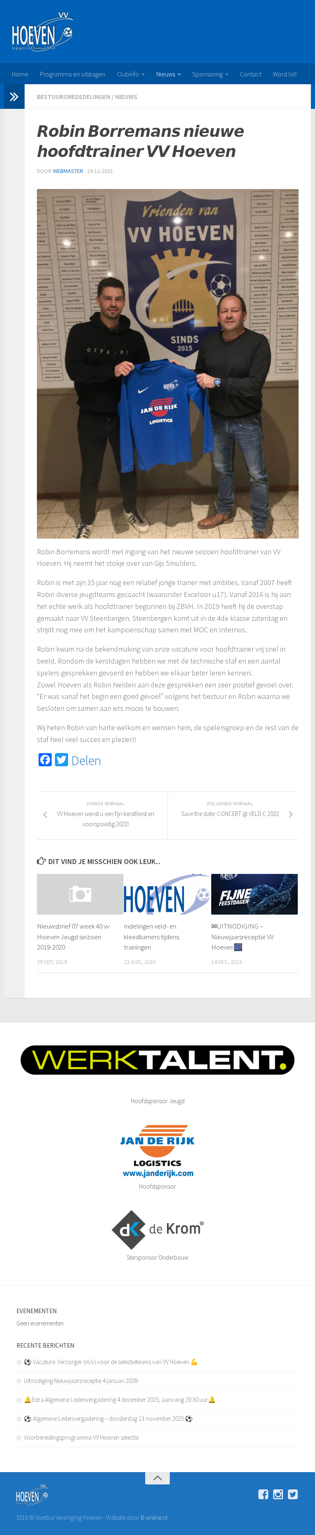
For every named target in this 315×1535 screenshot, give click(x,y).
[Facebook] (263, 1494)
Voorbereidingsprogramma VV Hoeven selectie (81, 1437)
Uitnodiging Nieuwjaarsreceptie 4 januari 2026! (81, 1381)
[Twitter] (293, 1494)
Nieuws (165, 74)
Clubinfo (128, 74)
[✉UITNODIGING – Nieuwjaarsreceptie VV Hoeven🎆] (254, 894)
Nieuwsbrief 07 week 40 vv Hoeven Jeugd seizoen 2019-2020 (73, 937)
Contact (250, 74)
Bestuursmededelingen (73, 96)
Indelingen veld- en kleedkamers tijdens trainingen (151, 937)
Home (20, 74)
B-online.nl (154, 1517)
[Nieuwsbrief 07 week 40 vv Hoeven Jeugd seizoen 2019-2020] (80, 894)
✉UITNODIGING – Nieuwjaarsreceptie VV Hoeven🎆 (242, 937)
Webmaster (68, 171)
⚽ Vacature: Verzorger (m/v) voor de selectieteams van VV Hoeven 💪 (111, 1362)
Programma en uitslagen (72, 74)
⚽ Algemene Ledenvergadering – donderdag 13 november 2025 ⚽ (108, 1418)
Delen (86, 760)
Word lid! (285, 74)
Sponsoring (207, 74)
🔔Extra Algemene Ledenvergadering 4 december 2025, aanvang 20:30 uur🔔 (120, 1400)
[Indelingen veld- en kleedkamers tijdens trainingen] (167, 894)
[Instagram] (278, 1494)
